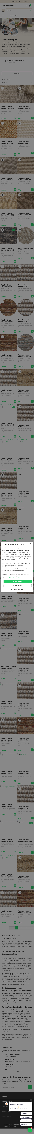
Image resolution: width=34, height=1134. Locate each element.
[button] (17, 589)
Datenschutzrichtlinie (14, 578)
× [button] (30, 543)
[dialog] (17, 567)
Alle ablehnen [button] (17, 585)
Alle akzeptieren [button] (18, 581)
